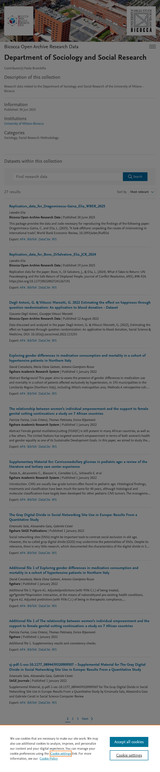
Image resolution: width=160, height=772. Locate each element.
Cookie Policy (49, 758)
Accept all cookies (129, 742)
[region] (80, 748)
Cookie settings (60, 753)
